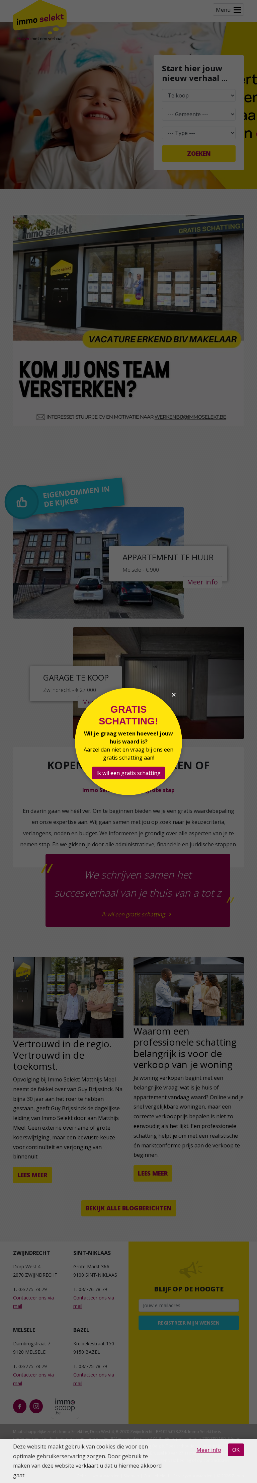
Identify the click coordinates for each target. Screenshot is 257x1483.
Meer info (208, 1450)
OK (236, 1450)
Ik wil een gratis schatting (128, 773)
